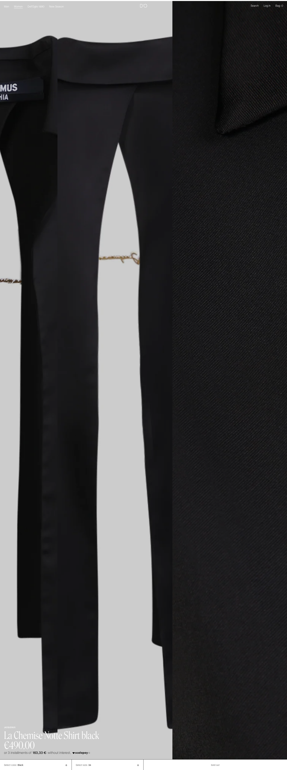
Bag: (279, 5)
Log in (267, 5)
